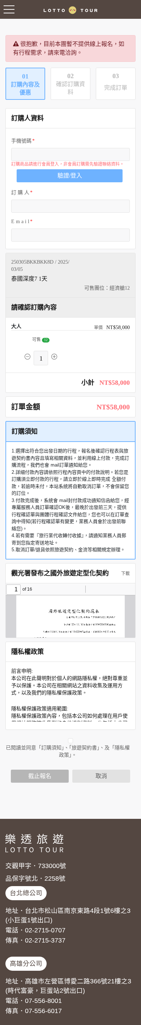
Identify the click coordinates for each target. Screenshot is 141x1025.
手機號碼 (21, 141)
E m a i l (20, 221)
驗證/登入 (69, 176)
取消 (101, 776)
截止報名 (39, 776)
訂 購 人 (20, 192)
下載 (125, 573)
